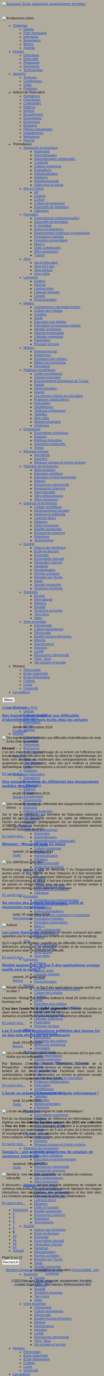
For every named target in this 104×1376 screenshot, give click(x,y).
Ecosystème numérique (51, 1115)
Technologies (44, 1222)
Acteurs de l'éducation (29, 774)
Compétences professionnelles (56, 900)
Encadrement (33, 796)
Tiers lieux (41, 1296)
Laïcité (39, 1333)
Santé (38, 1263)
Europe (39, 1278)
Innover (18, 733)
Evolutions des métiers (50, 1041)
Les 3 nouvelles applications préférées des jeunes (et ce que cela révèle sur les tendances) (51, 1032)
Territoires (30, 1274)
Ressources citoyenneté (51, 1167)
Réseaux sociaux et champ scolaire (60, 1144)
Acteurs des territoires (50, 1230)
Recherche (31, 748)
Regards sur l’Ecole (48, 1259)
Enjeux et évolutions (48, 911)
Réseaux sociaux (46, 1026)
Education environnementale (55, 1159)
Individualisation (46, 856)
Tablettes (40, 1096)
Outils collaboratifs (47, 930)
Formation (30, 896)
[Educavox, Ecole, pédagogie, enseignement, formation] (44, 4)
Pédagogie (31, 745)
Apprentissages (45, 837)
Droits (38, 1000)
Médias (28, 985)
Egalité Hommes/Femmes (52, 1318)
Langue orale (44, 970)
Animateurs (31, 778)
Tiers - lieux (42, 1341)
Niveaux (19, 1348)
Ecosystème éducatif (49, 1241)
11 (14, 1239)
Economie (41, 1237)
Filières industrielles (38, 811)
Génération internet (48, 1244)
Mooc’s (39, 926)
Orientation (42, 1048)
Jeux (26, 941)
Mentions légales (18, 1270)
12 (15, 1243)
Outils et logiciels (46, 1207)
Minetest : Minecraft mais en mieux (34, 844)
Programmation (45, 982)
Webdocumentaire (47, 1104)
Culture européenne (48, 1311)
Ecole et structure (46, 1233)
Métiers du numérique (50, 1044)
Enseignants (32, 800)
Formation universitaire (50, 922)
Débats (28, 711)
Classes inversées (47, 1059)
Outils (17, 855)
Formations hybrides (49, 919)
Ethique (39, 1322)
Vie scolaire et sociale (50, 1344)
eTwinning (41, 1107)
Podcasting (42, 1085)
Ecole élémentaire (36, 1359)
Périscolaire (32, 1352)
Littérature (41, 893)
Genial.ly (29, 1185)
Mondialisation (44, 1252)
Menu (8, 700)
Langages (30, 959)
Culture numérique (47, 848)
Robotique (41, 1218)
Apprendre (42, 833)
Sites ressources (46, 1181)
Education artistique (48, 1156)
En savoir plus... (13, 774)
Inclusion (40, 1330)
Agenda (29, 730)
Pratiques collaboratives (51, 1082)
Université (30, 1370)
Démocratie (42, 1315)
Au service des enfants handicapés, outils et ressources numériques (42, 904)
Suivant (18, 1250)
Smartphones (44, 1089)
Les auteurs (21, 1374)
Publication (42, 1022)
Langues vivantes (47, 974)
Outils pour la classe (48, 867)
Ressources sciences (49, 1170)
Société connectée (47, 1267)
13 (15, 1247)
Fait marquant (23, 918)
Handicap (41, 1248)
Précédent (20, 1210)
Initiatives (41, 859)
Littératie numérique (48, 1019)
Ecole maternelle (35, 1355)
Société (28, 1226)
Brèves (18, 797)
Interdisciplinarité (46, 863)
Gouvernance (44, 1326)
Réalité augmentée (48, 1211)
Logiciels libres (45, 1200)
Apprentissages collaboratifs (54, 841)
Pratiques (30, 770)
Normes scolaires (46, 1256)
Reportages (32, 722)
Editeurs (29, 789)
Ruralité (40, 1289)
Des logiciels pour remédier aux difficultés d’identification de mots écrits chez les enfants (45, 717)
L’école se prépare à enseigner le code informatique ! (50, 1093)
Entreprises (42, 1037)
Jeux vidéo (42, 956)
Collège (29, 1363)
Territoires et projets (48, 1293)
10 (15, 1236)
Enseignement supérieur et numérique (62, 915)
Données (40, 1141)
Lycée (27, 1367)
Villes (38, 1300)
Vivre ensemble (34, 1304)
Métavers (40, 1204)
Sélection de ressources (40, 1148)
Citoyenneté (43, 1307)
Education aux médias (50, 1004)
